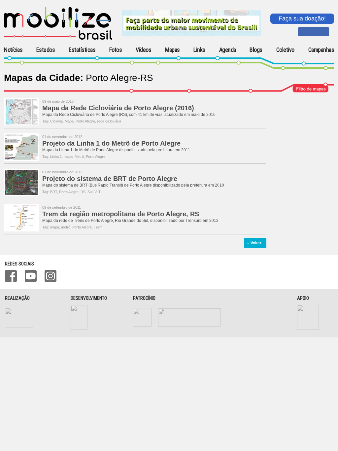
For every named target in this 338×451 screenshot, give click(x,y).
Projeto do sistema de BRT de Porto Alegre (109, 178)
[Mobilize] (58, 38)
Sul (89, 192)
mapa (68, 156)
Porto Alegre (85, 121)
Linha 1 (56, 156)
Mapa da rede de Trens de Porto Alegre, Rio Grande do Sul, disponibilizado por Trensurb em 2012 (130, 220)
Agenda (227, 50)
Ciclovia (56, 121)
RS (83, 192)
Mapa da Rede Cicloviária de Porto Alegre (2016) (118, 108)
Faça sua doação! (302, 18)
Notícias (13, 50)
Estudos (45, 50)
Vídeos (143, 50)
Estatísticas (82, 50)
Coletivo (285, 50)
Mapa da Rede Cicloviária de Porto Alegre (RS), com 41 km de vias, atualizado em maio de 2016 (129, 114)
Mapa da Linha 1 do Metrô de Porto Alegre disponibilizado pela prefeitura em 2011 (116, 150)
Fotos (115, 50)
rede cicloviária (109, 121)
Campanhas (321, 50)
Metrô (79, 156)
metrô (65, 227)
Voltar (256, 243)
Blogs (256, 50)
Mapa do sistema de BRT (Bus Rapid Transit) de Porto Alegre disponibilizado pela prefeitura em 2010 (133, 185)
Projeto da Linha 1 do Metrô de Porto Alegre (111, 143)
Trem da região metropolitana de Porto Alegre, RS (120, 214)
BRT (53, 192)
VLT (97, 192)
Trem (98, 227)
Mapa (69, 121)
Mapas (172, 50)
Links (199, 50)
